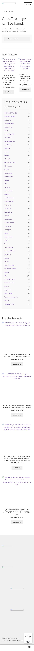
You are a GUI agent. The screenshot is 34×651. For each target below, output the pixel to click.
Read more (8, 92)
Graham (6, 194)
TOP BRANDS (8, 247)
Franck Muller (8, 191)
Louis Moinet (8, 219)
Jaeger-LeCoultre (9, 279)
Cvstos (6, 169)
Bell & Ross (7, 145)
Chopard (7, 159)
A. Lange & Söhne (9, 251)
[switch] (28, 642)
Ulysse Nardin (8, 293)
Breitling (7, 148)
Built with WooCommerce (15, 640)
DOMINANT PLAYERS (10, 113)
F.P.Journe (7, 120)
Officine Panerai (9, 283)
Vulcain (6, 244)
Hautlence (7, 205)
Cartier (6, 152)
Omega (6, 286)
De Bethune (8, 173)
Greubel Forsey (9, 198)
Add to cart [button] (25, 89)
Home (5, 11)
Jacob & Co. (8, 208)
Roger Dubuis (8, 237)
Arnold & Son (8, 138)
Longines (7, 215)
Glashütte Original (10, 268)
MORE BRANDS (9, 134)
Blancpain (7, 254)
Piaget (6, 233)
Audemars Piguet (9, 116)
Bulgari (6, 261)
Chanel (6, 155)
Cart (26, 646)
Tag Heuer (7, 290)
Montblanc (7, 226)
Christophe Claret (10, 162)
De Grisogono (8, 176)
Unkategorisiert (9, 304)
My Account (5, 648)
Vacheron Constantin (11, 297)
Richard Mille (8, 127)
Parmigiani (7, 230)
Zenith (6, 300)
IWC (5, 276)
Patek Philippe (9, 123)
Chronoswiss (8, 166)
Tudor (6, 240)
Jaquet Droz (8, 212)
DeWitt (6, 180)
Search (17, 648)
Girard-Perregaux (9, 265)
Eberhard (7, 187)
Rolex (6, 131)
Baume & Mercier (9, 141)
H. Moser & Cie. (8, 201)
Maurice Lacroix (9, 223)
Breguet (7, 258)
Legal (4, 640)
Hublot (6, 272)
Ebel (5, 184)
